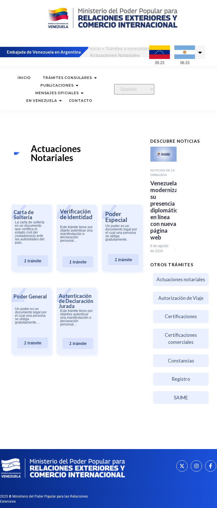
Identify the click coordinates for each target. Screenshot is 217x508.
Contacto (80, 100)
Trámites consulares (67, 78)
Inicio (95, 48)
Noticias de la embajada (162, 173)
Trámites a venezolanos (129, 48)
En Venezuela (41, 100)
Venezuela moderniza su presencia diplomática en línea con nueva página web (165, 210)
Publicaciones (56, 85)
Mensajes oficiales (57, 93)
